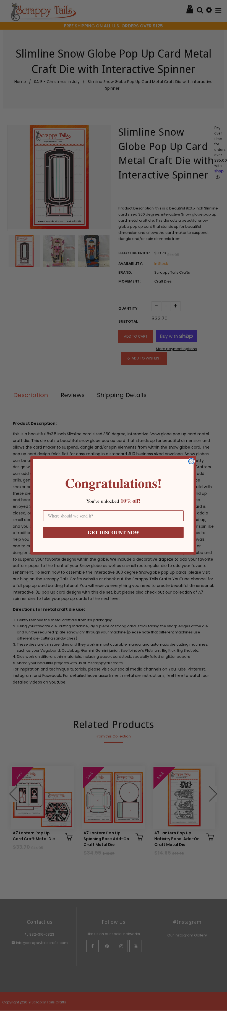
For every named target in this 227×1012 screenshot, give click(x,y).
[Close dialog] (191, 461)
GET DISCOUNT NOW (113, 532)
